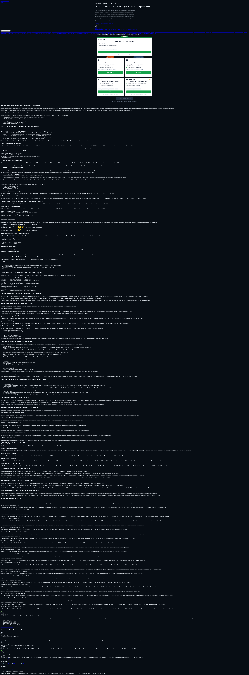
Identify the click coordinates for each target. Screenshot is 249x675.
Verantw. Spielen (35, 668)
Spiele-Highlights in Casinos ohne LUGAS (64, 33)
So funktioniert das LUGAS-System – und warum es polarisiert (65, 32)
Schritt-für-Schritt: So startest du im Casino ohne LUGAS (117, 32)
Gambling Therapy (6, 663)
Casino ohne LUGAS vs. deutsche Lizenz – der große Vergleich (143, 32)
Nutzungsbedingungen (10, 668)
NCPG (22, 663)
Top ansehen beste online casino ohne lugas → (104, 23)
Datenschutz (3, 668)
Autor (2, 2)
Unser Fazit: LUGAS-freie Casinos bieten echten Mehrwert (129, 33)
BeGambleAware (16, 663)
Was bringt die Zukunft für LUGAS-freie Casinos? (105, 33)
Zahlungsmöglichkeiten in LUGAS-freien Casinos (216, 32)
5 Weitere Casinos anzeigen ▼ (124, 98)
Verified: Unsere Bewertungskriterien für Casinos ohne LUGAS (91, 32)
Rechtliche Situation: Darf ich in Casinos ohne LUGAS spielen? (170, 32)
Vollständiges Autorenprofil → (7, 627)
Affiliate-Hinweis (18, 668)
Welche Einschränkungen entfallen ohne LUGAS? (194, 32)
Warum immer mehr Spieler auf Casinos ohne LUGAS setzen (13, 32)
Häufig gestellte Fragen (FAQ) (149, 33)
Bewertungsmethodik (27, 668)
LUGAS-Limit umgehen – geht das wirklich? (20, 33)
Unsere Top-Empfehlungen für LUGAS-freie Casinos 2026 (39, 32)
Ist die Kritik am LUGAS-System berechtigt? (84, 33)
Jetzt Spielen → (124, 52)
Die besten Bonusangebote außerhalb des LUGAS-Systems (42, 33)
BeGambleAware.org (133, 101)
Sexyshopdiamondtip (5, 1)
